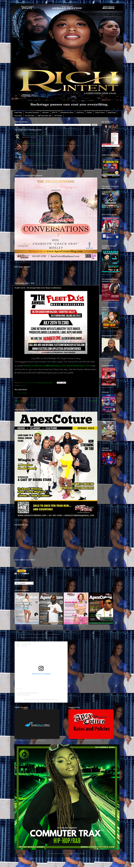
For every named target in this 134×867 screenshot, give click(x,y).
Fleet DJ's (22, 385)
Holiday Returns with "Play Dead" (33, 153)
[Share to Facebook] (63, 383)
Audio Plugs (18, 112)
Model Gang (112, 112)
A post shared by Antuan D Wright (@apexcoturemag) (41, 699)
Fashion (89, 112)
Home (56, 401)
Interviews (45, 112)
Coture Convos (100, 112)
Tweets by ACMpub (21, 562)
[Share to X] (61, 383)
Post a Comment (22, 393)
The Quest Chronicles (32, 112)
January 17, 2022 (52, 637)
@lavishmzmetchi (23, 630)
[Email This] (58, 383)
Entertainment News (66, 112)
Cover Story (18, 115)
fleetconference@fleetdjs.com (44, 365)
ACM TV (54, 112)
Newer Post (19, 401)
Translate (29, 585)
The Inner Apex (30, 115)
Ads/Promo (80, 112)
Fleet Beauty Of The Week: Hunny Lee (34, 163)
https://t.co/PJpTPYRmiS (34, 634)
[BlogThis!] (60, 383)
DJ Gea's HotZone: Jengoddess (32, 133)
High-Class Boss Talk (44, 115)
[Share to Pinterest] (65, 383)
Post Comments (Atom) (30, 404)
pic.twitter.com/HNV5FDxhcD (51, 634)
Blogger (83, 853)
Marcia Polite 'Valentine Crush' (32, 143)
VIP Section (58, 115)
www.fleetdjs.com (78, 365)
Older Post (92, 401)
